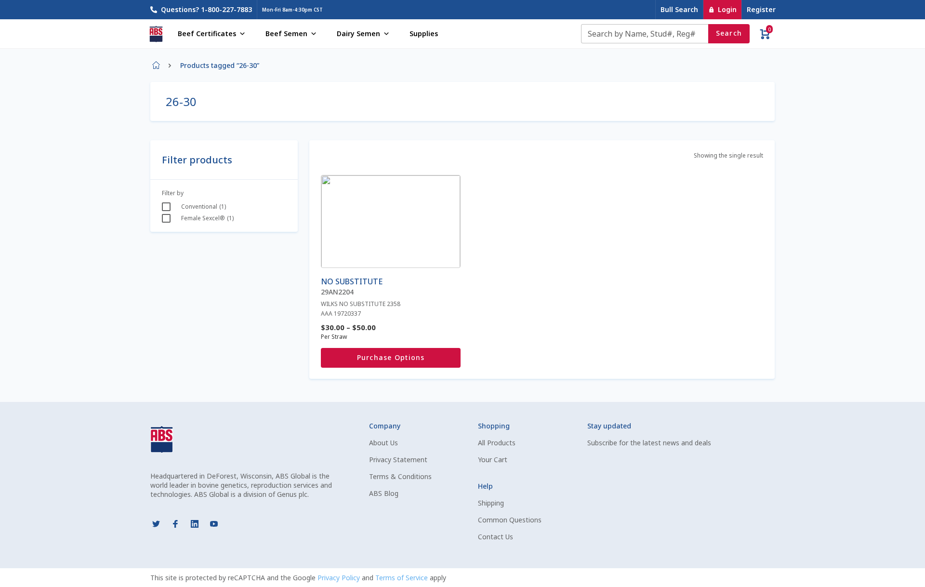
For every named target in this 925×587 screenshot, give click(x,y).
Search (729, 33)
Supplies (424, 33)
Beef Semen (286, 33)
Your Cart (492, 459)
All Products (496, 442)
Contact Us (495, 536)
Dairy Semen (358, 33)
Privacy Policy (339, 577)
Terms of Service (402, 577)
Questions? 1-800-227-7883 (206, 9)
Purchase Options (391, 357)
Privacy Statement (398, 459)
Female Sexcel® (203, 218)
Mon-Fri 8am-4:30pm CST (292, 9)
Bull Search (679, 9)
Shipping (491, 502)
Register (761, 9)
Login (727, 9)
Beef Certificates (207, 33)
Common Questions (510, 519)
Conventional (199, 207)
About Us (383, 442)
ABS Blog (383, 493)
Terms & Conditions (400, 476)
